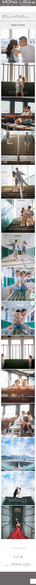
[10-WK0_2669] (18, 352)
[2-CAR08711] (18, 80)
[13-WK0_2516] (18, 454)
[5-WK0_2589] (18, 182)
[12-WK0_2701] (18, 420)
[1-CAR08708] (18, 46)
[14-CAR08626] (18, 488)
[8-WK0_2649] (18, 284)
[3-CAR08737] (18, 114)
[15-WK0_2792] (18, 522)
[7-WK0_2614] (18, 250)
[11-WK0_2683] (18, 386)
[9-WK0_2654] (18, 318)
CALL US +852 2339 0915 (18, 548)
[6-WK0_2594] (18, 216)
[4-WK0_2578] (18, 148)
